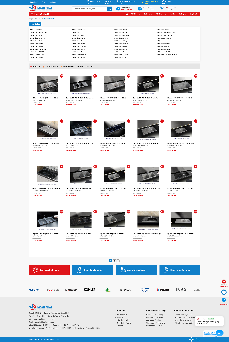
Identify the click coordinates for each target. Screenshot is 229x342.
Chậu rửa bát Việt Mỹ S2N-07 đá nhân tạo (180, 188)
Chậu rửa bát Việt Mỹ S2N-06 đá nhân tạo (79, 143)
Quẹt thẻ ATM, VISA (183, 320)
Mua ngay (47, 108)
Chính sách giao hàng (154, 317)
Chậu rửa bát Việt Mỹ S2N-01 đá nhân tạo (113, 188)
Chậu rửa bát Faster (163, 46)
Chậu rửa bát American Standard (167, 55)
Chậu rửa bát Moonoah (38, 38)
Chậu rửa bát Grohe (79, 41)
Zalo (43, 2)
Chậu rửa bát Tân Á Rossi (38, 49)
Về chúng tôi (122, 315)
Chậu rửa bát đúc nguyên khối (166, 32)
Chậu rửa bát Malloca (79, 30)
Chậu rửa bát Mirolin (121, 38)
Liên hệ (120, 317)
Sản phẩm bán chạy (51, 66)
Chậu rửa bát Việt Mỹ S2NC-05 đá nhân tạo (180, 234)
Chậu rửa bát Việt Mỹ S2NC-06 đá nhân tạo (113, 98)
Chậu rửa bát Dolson (79, 52)
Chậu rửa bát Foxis (36, 41)
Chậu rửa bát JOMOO (163, 52)
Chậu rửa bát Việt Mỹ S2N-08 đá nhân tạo (45, 234)
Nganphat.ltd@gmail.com (44, 322)
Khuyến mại (36, 66)
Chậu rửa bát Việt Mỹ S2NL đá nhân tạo (145, 98)
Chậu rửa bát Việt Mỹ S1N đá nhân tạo (112, 234)
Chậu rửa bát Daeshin (121, 30)
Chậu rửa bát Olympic (121, 41)
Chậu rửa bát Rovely (121, 49)
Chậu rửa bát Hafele (79, 35)
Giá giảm (90, 66)
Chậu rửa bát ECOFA (121, 32)
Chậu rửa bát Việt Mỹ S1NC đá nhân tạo (146, 143)
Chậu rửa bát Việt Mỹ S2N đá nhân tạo (78, 188)
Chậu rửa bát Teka (78, 32)
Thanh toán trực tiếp (183, 315)
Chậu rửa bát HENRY (79, 55)
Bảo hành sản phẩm (154, 320)
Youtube (52, 2)
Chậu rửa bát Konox (37, 35)
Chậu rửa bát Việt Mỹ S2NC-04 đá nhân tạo (147, 234)
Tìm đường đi (122, 320)
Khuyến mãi (166, 2)
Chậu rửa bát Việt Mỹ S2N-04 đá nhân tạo (45, 143)
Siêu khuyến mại (68, 66)
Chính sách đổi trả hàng (155, 323)
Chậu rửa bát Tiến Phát (164, 38)
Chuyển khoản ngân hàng (185, 317)
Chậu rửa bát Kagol (163, 30)
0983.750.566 (224, 303)
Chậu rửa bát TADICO (37, 52)
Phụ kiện (172, 14)
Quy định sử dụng (124, 323)
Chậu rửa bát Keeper (121, 52)
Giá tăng (80, 66)
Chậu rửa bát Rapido (121, 46)
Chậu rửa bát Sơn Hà (121, 43)
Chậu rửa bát (39, 18)
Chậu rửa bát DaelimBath (122, 35)
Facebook (34, 2)
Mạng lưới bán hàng (94, 2)
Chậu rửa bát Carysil (79, 38)
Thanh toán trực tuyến (184, 323)
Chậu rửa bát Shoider (121, 57)
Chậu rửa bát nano (162, 41)
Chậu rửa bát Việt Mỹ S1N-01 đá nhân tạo (180, 98)
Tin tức (120, 326)
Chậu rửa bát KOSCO (37, 55)
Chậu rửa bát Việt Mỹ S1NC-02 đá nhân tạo (46, 188)
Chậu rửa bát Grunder (37, 43)
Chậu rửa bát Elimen (79, 57)
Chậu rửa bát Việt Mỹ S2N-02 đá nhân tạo (146, 188)
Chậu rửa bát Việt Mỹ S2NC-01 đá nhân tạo (80, 98)
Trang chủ (127, 14)
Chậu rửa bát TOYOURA (122, 55)
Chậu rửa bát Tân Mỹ (79, 46)
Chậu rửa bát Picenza (163, 49)
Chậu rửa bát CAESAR (37, 57)
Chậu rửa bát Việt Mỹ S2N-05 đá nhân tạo (113, 143)
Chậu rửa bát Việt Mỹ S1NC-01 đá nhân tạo (180, 143)
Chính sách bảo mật (154, 326)
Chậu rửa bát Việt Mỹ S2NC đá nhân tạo (79, 234)
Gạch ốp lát (182, 14)
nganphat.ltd (224, 285)
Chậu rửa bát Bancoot (163, 43)
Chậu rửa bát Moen (37, 46)
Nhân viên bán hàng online (126, 2)
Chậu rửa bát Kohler (79, 43)
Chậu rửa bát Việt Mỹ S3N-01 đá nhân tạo (45, 98)
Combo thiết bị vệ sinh (151, 2)
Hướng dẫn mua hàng (154, 315)
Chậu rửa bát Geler (36, 30)
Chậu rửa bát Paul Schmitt (39, 32)
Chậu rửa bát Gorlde (79, 49)
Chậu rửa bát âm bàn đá (164, 35)
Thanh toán (109, 2)
